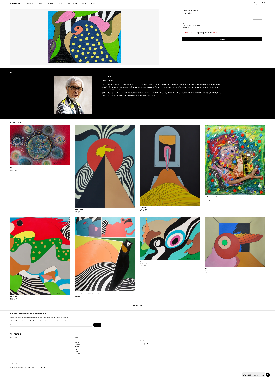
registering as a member (205, 33)
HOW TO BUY (31, 367)
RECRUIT (143, 337)
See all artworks (137, 305)
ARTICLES (61, 3)
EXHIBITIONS (13, 337)
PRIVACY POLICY (43, 367)
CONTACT (94, 3)
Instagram (144, 344)
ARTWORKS (78, 340)
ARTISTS (41, 3)
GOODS (77, 342)
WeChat (148, 344)
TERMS (37, 367)
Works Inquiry (222, 39)
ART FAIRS (13, 340)
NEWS (76, 349)
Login (263, 2)
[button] (260, 5)
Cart (255, 2)
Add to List (257, 18)
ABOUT (77, 346)
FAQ (26, 367)
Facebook (141, 344)
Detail (104, 80)
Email (11, 325)
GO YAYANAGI (187, 13)
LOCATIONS (84, 3)
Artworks (111, 80)
